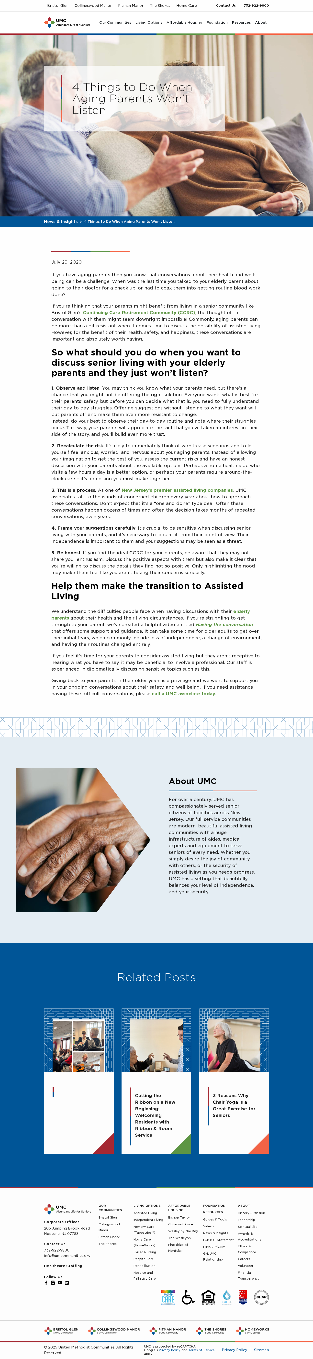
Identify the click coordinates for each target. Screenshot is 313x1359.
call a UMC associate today (183, 693)
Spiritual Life (247, 1227)
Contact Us (226, 5)
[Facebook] (46, 1283)
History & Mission (251, 1213)
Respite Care (144, 1259)
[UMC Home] (67, 22)
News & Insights (61, 221)
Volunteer (245, 1266)
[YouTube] (60, 1283)
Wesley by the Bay (183, 1231)
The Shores (108, 1244)
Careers (244, 1259)
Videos (208, 1226)
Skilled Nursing (145, 1252)
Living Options (147, 1206)
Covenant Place (180, 1224)
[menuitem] (115, 22)
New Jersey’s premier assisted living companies (177, 490)
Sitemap (261, 1350)
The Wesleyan (179, 1238)
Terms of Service (201, 1350)
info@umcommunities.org (67, 1256)
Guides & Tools (215, 1219)
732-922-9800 (256, 5)
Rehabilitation (145, 1266)
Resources (213, 1212)
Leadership (246, 1220)
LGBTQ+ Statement (218, 1240)
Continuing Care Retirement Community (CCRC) (139, 312)
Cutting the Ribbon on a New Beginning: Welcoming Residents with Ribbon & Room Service (155, 1115)
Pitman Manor (109, 1237)
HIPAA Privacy (214, 1247)
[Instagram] (53, 1283)
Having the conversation (224, 624)
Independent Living (148, 1220)
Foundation (214, 1206)
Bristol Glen (108, 1217)
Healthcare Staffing (63, 1266)
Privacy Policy (169, 1350)
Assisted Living (145, 1213)
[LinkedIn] (67, 1283)
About (244, 1206)
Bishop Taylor (179, 1217)
